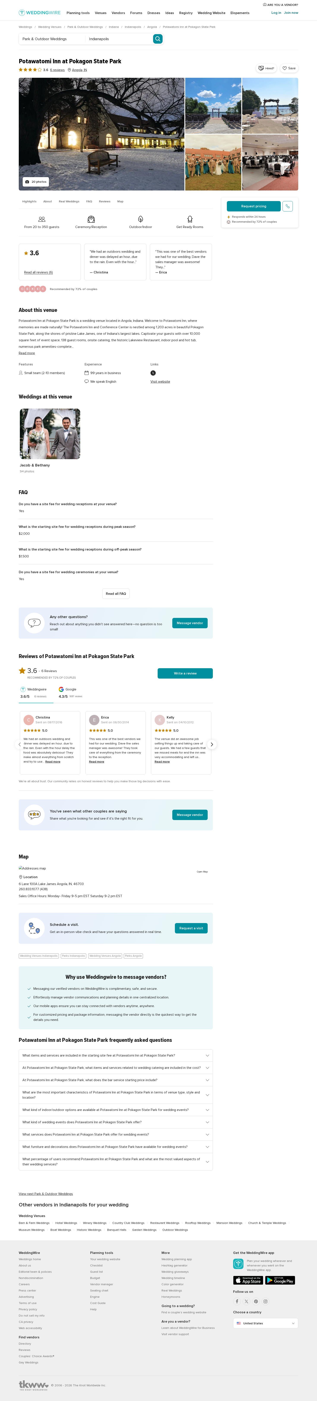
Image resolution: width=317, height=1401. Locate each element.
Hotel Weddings (66, 1223)
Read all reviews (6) (38, 272)
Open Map (202, 871)
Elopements (240, 13)
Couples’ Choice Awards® (36, 1356)
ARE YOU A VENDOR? (282, 5)
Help (93, 1309)
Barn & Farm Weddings (34, 1223)
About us (25, 1265)
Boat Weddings (60, 1230)
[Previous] (19, 744)
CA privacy (26, 1322)
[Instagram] (265, 1301)
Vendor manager (101, 1284)
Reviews (104, 201)
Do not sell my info (32, 1315)
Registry (186, 13)
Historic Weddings (89, 1230)
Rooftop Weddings (198, 1223)
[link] (50, 441)
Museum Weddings (32, 1230)
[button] (116, 623)
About (47, 201)
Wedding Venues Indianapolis (39, 956)
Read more (27, 353)
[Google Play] (280, 1284)
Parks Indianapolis (73, 956)
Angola (152, 27)
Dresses (154, 13)
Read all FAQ (116, 594)
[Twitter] (246, 1301)
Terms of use (28, 1303)
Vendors (118, 13)
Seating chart (99, 1290)
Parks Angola (133, 956)
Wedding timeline (173, 1278)
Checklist (96, 1265)
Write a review (185, 673)
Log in (276, 13)
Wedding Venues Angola (105, 956)
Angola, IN (79, 70)
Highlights (29, 201)
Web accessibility (30, 1328)
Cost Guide (98, 1303)
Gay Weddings (28, 1362)
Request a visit (191, 928)
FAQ (89, 201)
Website (211, 13)
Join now (291, 13)
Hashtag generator (174, 1265)
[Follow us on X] (153, 373)
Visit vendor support (175, 1334)
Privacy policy (28, 1309)
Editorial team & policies (35, 1272)
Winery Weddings (95, 1223)
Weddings (26, 27)
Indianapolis (133, 27)
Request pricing (253, 206)
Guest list (96, 1272)
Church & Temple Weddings (267, 1223)
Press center (27, 1290)
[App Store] (248, 1284)
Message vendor (190, 623)
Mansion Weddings (229, 1223)
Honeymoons (171, 1297)
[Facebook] (237, 1301)
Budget (95, 1278)
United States (253, 1323)
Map (120, 201)
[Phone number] (287, 206)
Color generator (173, 1284)
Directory (25, 1343)
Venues (101, 13)
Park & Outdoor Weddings (85, 27)
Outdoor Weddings (175, 1230)
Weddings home (30, 1259)
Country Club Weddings (128, 1223)
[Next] (212, 744)
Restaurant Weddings (164, 1223)
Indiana (114, 27)
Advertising (26, 1297)
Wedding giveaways (175, 1272)
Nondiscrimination (31, 1278)
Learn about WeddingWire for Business (188, 1328)
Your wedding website (105, 1259)
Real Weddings (69, 201)
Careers (24, 1284)
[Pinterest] (256, 1301)
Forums (136, 13)
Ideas (169, 13)
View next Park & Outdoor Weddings (46, 1194)
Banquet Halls (116, 1230)
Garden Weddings (144, 1230)
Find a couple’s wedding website (184, 1312)
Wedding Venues (50, 27)
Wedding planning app (177, 1259)
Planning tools (78, 13)
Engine (95, 1297)
